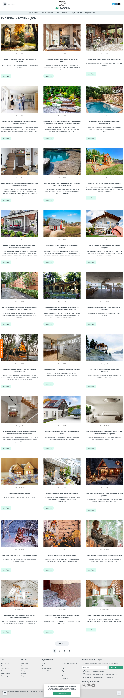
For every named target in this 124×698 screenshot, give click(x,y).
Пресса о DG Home (47, 671)
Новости (23, 666)
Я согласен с (94, 671)
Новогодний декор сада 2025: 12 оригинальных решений (19, 555)
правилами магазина (98, 671)
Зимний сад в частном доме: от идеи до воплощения (62, 493)
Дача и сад (65, 678)
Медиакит (44, 666)
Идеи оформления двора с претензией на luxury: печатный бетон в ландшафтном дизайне (62, 184)
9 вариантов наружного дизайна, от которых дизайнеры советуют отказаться (19, 370)
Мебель (64, 666)
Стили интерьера (47, 13)
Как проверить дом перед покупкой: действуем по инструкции (104, 246)
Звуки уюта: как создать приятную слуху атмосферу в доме (104, 555)
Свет (63, 668)
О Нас (43, 663)
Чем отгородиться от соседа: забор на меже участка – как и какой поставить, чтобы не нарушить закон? (19, 308)
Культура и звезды (26, 671)
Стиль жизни (24, 668)
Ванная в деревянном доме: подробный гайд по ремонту (104, 615)
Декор (64, 673)
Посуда (64, 676)
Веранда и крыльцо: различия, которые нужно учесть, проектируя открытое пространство (19, 246)
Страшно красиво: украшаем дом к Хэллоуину (62, 555)
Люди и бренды (77, 13)
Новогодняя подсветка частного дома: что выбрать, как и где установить (104, 494)
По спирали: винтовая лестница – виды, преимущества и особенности (104, 308)
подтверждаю (62, 693)
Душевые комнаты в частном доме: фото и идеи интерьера (62, 369)
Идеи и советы (33, 13)
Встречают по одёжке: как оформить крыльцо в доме (104, 59)
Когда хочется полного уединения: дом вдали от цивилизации (104, 370)
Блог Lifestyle (25, 663)
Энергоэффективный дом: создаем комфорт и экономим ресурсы (62, 432)
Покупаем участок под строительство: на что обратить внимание (62, 246)
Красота (23, 673)
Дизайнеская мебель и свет (70, 663)
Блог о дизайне (5, 663)
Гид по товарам (90, 13)
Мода (22, 676)
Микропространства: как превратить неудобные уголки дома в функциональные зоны (19, 184)
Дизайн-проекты (62, 13)
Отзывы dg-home (1, 350)
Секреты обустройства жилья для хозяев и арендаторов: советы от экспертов (19, 122)
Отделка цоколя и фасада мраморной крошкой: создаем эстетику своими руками (62, 616)
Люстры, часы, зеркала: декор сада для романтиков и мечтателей (19, 60)
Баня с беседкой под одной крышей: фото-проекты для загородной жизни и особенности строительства (62, 308)
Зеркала (64, 671)
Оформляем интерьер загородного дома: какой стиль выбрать (62, 60)
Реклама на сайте (46, 668)
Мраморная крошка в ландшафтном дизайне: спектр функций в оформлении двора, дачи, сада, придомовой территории (62, 122)
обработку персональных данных (103, 677)
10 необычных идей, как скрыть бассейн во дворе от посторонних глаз (104, 122)
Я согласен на (99, 677)
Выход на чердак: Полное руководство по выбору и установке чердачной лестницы (19, 616)
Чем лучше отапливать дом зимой (19, 493)
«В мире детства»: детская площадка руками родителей (104, 183)
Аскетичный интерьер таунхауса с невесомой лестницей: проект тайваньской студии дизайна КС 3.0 (19, 432)
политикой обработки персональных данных (105, 674)
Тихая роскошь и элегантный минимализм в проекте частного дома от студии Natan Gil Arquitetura (104, 432)
